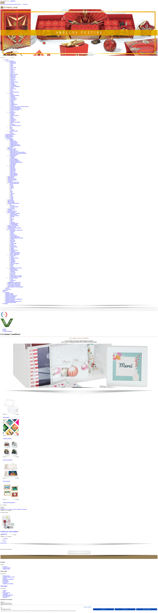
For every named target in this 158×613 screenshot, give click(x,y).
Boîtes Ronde (13, 169)
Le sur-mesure (8, 289)
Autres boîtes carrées (14, 154)
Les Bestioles (13, 261)
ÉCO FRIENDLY (14, 224)
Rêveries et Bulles (13, 246)
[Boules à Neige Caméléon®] (11, 449)
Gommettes (12, 260)
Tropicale (12, 266)
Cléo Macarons (13, 163)
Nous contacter (6, 581)
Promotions (5, 566)
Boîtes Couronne (13, 173)
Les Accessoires (8, 137)
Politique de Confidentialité (8, 579)
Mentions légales (6, 575)
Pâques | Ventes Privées (13, 254)
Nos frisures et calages (14, 109)
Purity (11, 265)
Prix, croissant (17, 509)
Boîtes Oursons (11, 177)
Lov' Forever (12, 273)
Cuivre (11, 198)
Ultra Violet (12, 71)
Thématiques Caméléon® (14, 213)
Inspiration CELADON (10, 300)
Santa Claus (12, 240)
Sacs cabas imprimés (14, 206)
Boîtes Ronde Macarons (15, 161)
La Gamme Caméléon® (11, 211)
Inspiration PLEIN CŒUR (10, 302)
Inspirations (6, 292)
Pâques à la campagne (14, 263)
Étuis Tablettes (11, 199)
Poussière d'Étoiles (14, 74)
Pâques (10, 93)
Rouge (11, 184)
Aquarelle (12, 129)
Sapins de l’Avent (11, 208)
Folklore (12, 102)
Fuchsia (11, 185)
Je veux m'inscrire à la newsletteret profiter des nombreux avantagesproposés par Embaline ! (79, 552)
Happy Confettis (13, 235)
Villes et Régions (13, 214)
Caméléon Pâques (13, 104)
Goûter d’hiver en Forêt (15, 252)
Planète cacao (13, 76)
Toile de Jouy (13, 77)
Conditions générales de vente (9, 576)
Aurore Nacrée (13, 243)
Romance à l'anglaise (14, 115)
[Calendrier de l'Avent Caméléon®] (11, 491)
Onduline (12, 244)
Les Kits (7, 287)
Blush (11, 127)
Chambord (12, 114)
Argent (11, 196)
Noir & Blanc (13, 164)
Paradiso (12, 264)
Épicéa (11, 68)
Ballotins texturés (13, 143)
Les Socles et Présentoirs (15, 107)
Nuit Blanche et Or (14, 250)
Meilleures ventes (6, 568)
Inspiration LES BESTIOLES (11, 295)
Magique (12, 233)
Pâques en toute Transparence (16, 108)
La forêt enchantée (14, 82)
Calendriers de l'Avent (14, 92)
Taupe (11, 195)
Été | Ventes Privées (13, 277)
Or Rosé (12, 197)
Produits (5, 59)
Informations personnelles (8, 594)
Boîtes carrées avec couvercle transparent (18, 153)
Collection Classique (14, 257)
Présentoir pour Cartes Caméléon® (9, 531)
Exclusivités (5, 303)
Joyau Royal (12, 69)
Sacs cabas (12, 205)
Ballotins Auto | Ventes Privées (14, 283)
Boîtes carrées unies (14, 151)
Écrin (11, 89)
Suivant (5, 540)
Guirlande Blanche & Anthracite (16, 237)
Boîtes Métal (11, 165)
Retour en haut (3, 542)
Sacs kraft (12, 207)
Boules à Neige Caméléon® (13, 225)
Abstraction (12, 222)
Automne (12, 218)
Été (9, 126)
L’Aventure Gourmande (15, 86)
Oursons (12, 133)
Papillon (12, 100)
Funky (11, 64)
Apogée (11, 65)
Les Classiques (9, 138)
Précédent (5, 538)
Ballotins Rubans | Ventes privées (14, 282)
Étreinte (11, 117)
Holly (11, 66)
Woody (11, 90)
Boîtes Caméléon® (11, 212)
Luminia (12, 242)
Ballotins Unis (13, 140)
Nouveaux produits (6, 567)
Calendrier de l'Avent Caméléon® (14, 227)
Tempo (11, 70)
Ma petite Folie (13, 119)
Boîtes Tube (12, 166)
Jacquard (12, 80)
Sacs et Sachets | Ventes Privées (14, 285)
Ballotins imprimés (14, 142)
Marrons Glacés (11, 201)
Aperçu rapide (3, 533)
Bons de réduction (6, 592)
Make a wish (12, 75)
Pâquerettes (12, 262)
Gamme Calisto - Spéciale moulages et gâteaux (19, 106)
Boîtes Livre (12, 172)
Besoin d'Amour (13, 269)
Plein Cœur (12, 274)
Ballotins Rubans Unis (14, 144)
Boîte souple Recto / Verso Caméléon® (15, 286)
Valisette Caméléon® (12, 226)
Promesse (12, 83)
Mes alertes (5, 597)
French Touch (13, 79)
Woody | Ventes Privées (15, 253)
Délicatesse (12, 271)
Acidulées (12, 157)
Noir (11, 192)
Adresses (4, 590)
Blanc (11, 191)
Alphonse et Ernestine (14, 95)
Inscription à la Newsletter (8, 583)
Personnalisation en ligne (10, 134)
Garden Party (13, 97)
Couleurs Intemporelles (13, 183)
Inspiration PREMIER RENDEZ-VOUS (13, 301)
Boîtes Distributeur (14, 174)
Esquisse (12, 87)
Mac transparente (13, 158)
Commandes (5, 593)
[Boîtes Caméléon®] (11, 406)
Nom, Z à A (12, 509)
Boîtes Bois (10, 147)
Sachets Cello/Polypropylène (13, 203)
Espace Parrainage (6, 596)
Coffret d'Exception (14, 270)
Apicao (11, 110)
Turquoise (12, 193)
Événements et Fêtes (14, 223)
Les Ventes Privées (10, 228)
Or (10, 189)
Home (4, 291)
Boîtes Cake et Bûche (12, 148)
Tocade (11, 116)
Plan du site (5, 582)
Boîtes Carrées (12, 149)
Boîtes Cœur (12, 171)
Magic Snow (12, 241)
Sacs (10, 204)
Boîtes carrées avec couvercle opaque (17, 152)
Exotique (12, 94)
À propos (5, 578)
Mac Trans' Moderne (14, 159)
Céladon (12, 256)
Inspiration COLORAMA (10, 296)
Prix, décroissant (23, 509)
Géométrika (12, 251)
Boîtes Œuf (12, 167)
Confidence (12, 118)
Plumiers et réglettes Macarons (16, 162)
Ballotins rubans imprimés (15, 145)
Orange (11, 186)
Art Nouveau (12, 99)
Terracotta (12, 78)
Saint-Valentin (11, 112)
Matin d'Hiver (13, 63)
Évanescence (12, 280)
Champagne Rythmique (15, 236)
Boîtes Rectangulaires (12, 178)
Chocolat (12, 187)
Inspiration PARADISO (10, 297)
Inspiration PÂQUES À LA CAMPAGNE (13, 299)
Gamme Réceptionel (9, 136)
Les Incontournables (13, 130)
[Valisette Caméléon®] (11, 470)
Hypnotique (12, 234)
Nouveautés (5, 290)
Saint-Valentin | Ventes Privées (15, 267)
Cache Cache (13, 255)
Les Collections (9, 60)
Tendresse (12, 120)
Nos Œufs (12, 105)
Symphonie (12, 96)
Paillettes (12, 248)
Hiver (11, 220)
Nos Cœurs (12, 124)
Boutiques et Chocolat (14, 215)
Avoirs (4, 591)
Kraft (11, 194)
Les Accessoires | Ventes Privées (14, 284)
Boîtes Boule (12, 168)
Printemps (12, 216)
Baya (11, 128)
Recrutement (5, 580)
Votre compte (3, 586)
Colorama (12, 103)
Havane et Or (13, 245)
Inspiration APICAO (9, 294)
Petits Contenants (11, 202)
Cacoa (11, 279)
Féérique (12, 232)
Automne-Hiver (12, 61)
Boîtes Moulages (11, 176)
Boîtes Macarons (12, 155)
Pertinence (2, 509)
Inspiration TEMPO (9, 293)
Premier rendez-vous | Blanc (15, 276)
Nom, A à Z (7, 509)
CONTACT (12, 1)
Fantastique (12, 231)
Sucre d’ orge (13, 88)
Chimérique (12, 84)
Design (11, 281)
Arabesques (12, 156)
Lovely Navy (13, 272)
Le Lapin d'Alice (13, 98)
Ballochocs (12, 146)
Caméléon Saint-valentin (15, 122)
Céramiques (10, 181)
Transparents (10, 210)
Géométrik (12, 258)
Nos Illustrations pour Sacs (15, 125)
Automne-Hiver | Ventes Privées (15, 230)
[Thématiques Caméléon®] (11, 427)
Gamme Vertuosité (9, 135)
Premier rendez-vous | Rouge (16, 275)
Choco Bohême (13, 85)
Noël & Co (12, 238)
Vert (11, 188)
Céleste (11, 73)
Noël (11, 221)
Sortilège (12, 113)
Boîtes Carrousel (13, 175)
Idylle (11, 123)
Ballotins (10, 139)
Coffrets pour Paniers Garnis (13, 182)
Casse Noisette (13, 67)
